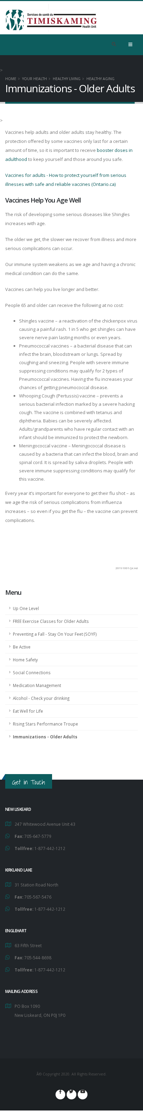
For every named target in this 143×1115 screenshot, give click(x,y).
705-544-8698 (37, 957)
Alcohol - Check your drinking (41, 698)
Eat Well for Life (28, 711)
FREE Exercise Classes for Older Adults (51, 621)
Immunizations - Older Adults (45, 736)
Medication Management (37, 685)
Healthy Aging (100, 78)
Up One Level (26, 608)
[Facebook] (60, 1094)
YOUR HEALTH (34, 78)
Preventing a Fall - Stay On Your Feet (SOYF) (55, 634)
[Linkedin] (82, 1094)
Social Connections (32, 672)
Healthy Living (67, 78)
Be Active (22, 647)
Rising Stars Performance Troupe (45, 724)
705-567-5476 (37, 897)
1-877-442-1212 (49, 848)
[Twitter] (71, 1094)
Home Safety (25, 659)
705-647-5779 (37, 836)
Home (10, 78)
